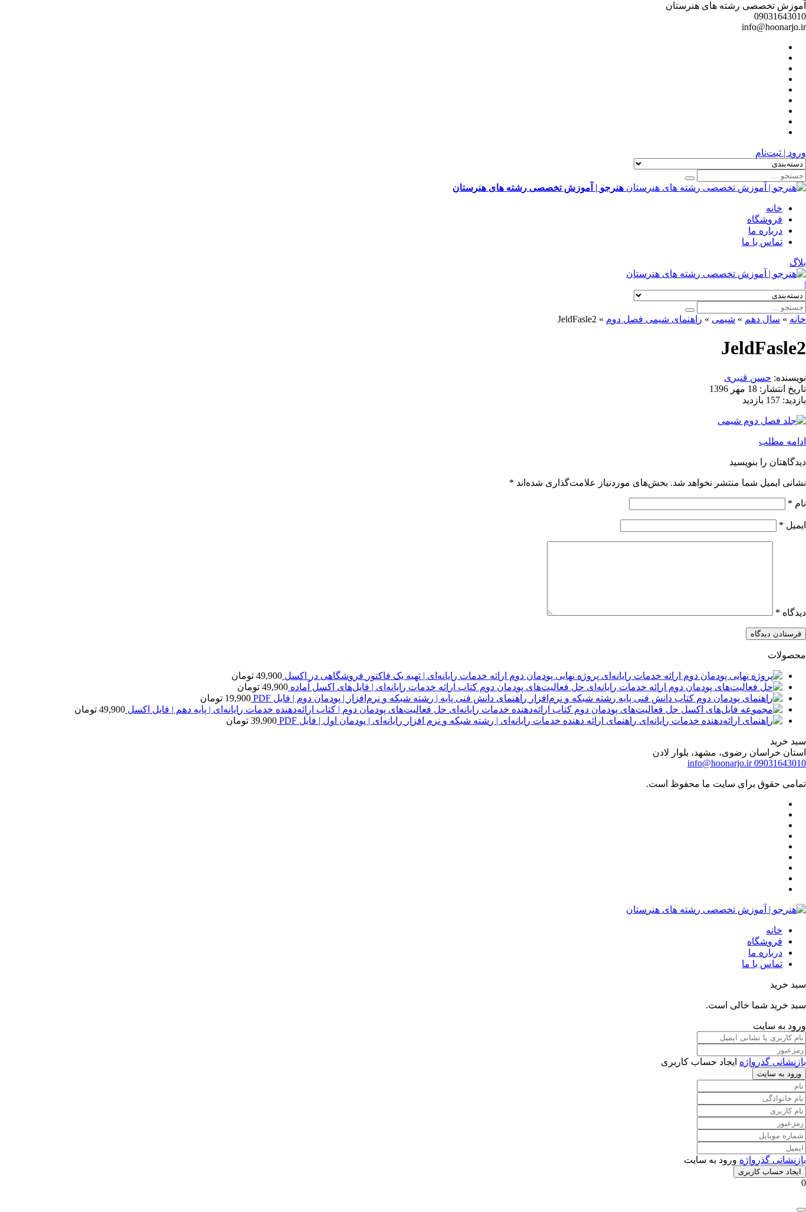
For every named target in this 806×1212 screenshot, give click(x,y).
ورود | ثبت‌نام (780, 153)
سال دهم (762, 319)
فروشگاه (764, 219)
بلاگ (797, 262)
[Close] (801, 1209)
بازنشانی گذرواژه (772, 1062)
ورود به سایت (779, 1073)
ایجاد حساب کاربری (769, 1171)
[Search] (689, 178)
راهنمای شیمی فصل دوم (654, 319)
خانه (774, 208)
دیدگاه (790, 612)
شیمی (723, 319)
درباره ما (765, 231)
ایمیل (792, 525)
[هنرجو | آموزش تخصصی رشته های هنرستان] (716, 274)
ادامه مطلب (782, 441)
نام (797, 503)
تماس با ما (762, 242)
